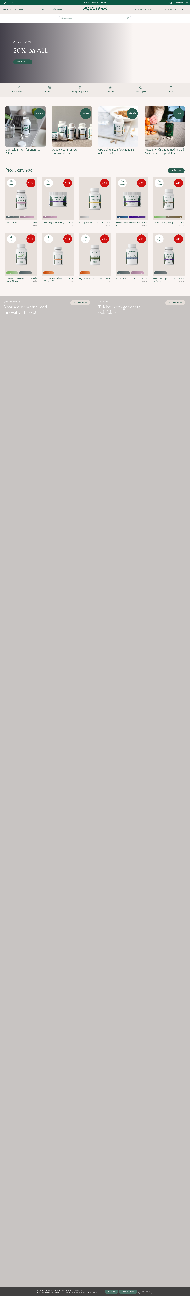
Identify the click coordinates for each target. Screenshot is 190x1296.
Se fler (174, 171)
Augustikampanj (20, 9)
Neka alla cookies (128, 1291)
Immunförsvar (48, 273)
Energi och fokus (160, 217)
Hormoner (84, 217)
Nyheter (33, 9)
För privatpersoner (172, 9)
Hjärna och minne (13, 217)
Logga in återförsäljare (177, 3)
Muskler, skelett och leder (137, 217)
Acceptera (111, 1291)
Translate (10, 3)
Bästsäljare (43, 9)
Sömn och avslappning (174, 217)
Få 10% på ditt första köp (93, 3)
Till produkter (79, 303)
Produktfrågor (56, 9)
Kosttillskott (7, 9)
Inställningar (146, 1291)
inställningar (94, 1292)
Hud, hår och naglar (26, 217)
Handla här (20, 62)
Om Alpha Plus (140, 9)
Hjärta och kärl (122, 217)
